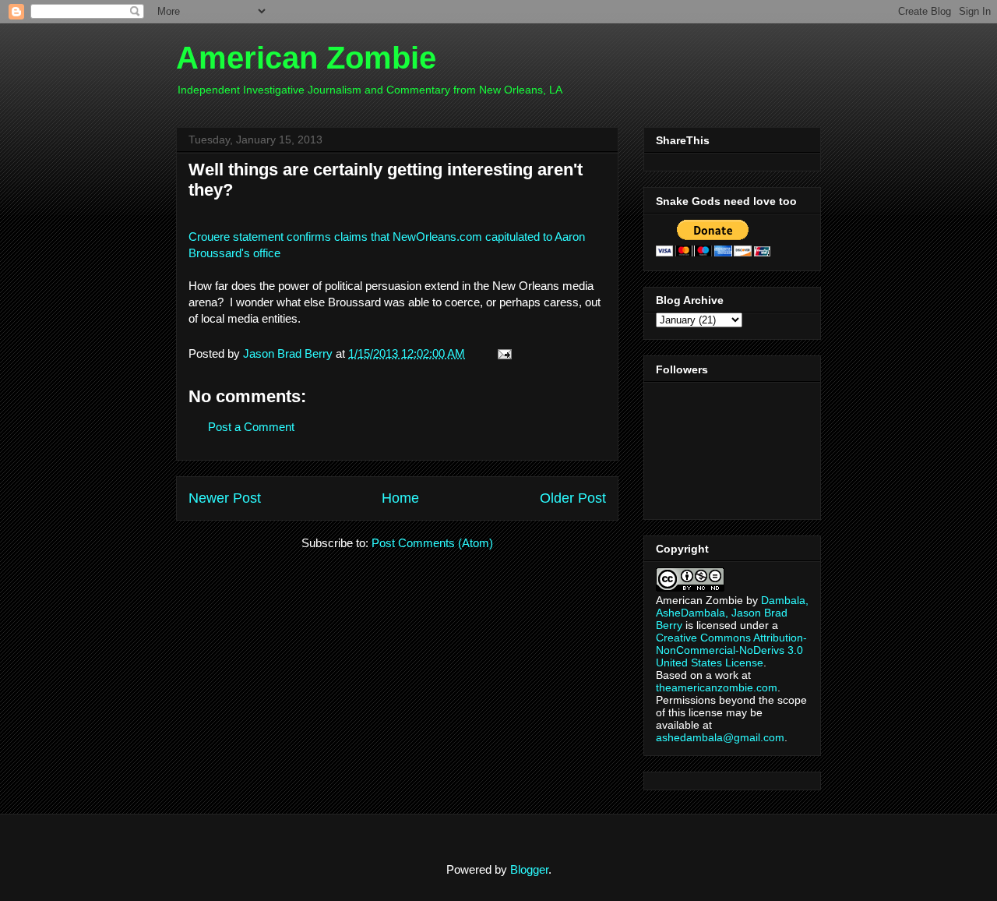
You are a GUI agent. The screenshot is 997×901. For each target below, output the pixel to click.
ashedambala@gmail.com (720, 737)
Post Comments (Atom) (432, 542)
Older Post (573, 498)
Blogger (529, 869)
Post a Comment (251, 426)
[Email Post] (501, 353)
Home (400, 498)
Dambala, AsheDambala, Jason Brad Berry (732, 612)
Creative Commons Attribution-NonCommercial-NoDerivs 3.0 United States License (731, 650)
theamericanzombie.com (716, 687)
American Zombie (306, 58)
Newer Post (224, 498)
